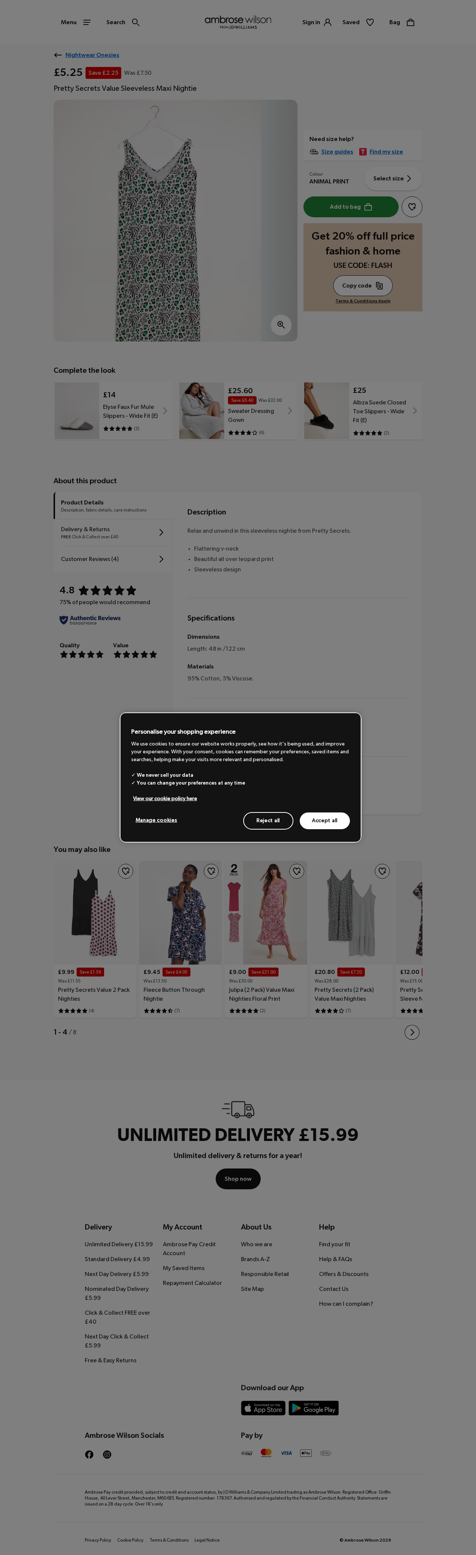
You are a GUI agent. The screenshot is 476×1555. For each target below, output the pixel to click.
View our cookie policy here (165, 798)
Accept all (325, 820)
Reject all (268, 820)
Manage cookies (156, 820)
